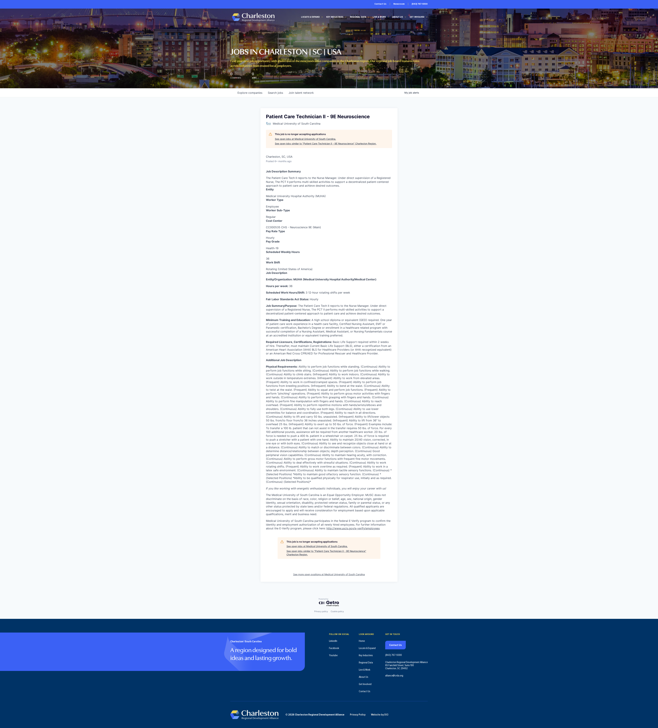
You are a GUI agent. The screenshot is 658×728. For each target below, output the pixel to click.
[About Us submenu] (405, 17)
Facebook (334, 648)
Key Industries (334, 17)
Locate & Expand (310, 17)
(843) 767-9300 (420, 4)
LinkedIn (333, 641)
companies (249, 92)
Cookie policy (337, 611)
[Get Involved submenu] (427, 17)
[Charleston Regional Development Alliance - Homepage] (253, 17)
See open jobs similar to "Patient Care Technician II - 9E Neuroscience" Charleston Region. (325, 143)
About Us (397, 17)
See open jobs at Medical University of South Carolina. (305, 138)
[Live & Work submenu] (388, 17)
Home (362, 641)
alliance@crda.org (394, 675)
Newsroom (399, 4)
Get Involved (417, 17)
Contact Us (380, 4)
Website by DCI (379, 714)
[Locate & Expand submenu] (322, 17)
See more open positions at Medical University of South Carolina (329, 574)
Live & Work (379, 17)
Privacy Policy (357, 714)
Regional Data (358, 17)
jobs (275, 92)
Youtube (333, 655)
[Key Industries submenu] (345, 17)
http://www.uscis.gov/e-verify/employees (353, 528)
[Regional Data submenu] (368, 17)
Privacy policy (321, 611)
